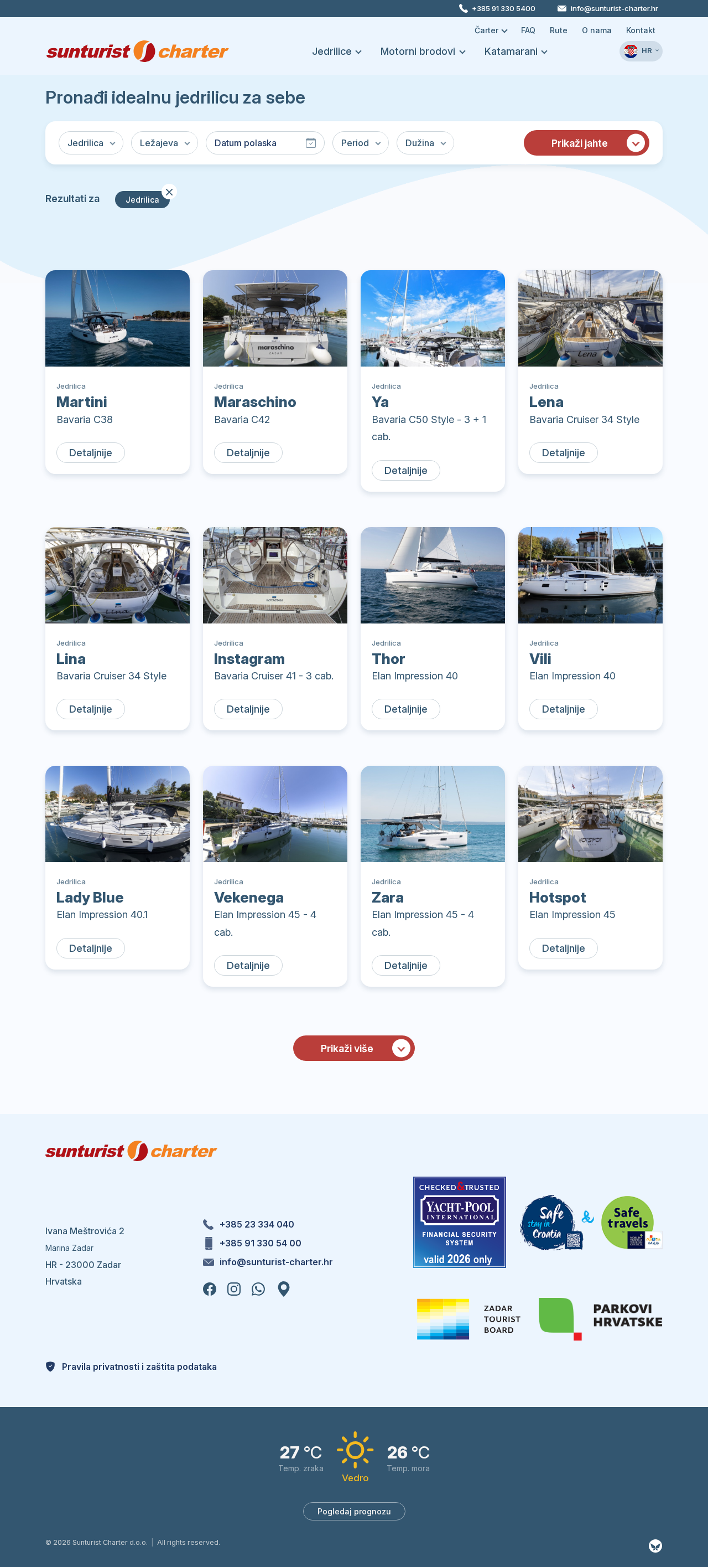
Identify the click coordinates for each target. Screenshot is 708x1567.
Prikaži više (347, 1048)
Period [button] (355, 142)
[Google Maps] (283, 1287)
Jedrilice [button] (333, 51)
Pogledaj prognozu (354, 1511)
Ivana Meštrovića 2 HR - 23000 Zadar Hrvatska (84, 1256)
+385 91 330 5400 (503, 8)
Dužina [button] (419, 142)
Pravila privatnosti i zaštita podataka (138, 1366)
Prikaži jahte (579, 143)
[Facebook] (210, 1287)
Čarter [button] (488, 30)
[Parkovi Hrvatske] (601, 1319)
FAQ (528, 30)
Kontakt (640, 30)
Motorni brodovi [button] (419, 51)
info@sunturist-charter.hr (614, 8)
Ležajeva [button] (159, 142)
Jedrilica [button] (85, 142)
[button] (641, 51)
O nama (597, 30)
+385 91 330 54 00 (260, 1243)
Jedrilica (148, 197)
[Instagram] (235, 1287)
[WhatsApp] (259, 1287)
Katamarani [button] (512, 51)
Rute (559, 30)
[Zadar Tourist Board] (468, 1319)
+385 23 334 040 (257, 1224)
